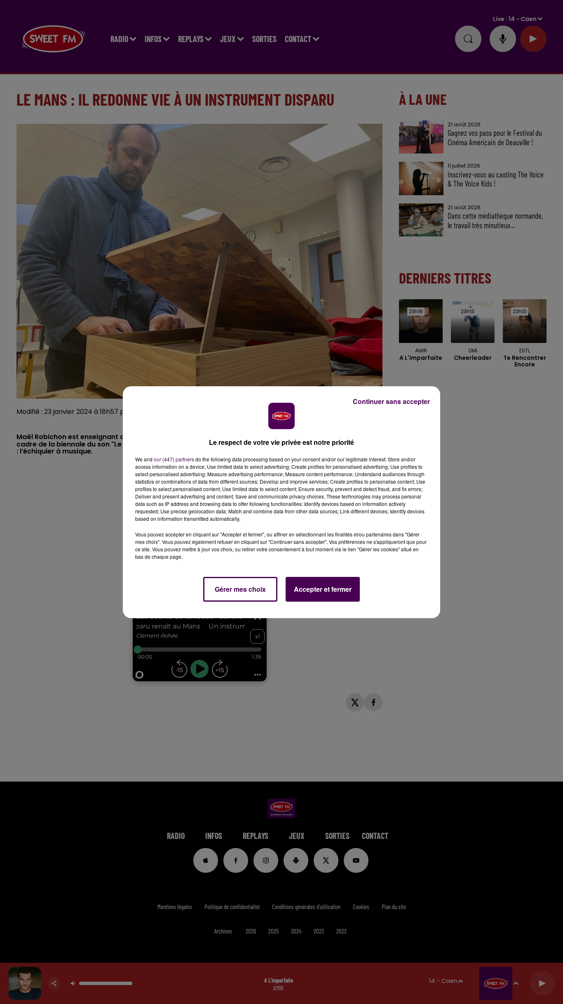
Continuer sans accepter (391, 401)
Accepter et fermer (323, 589)
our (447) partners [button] (174, 459)
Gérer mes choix (240, 589)
